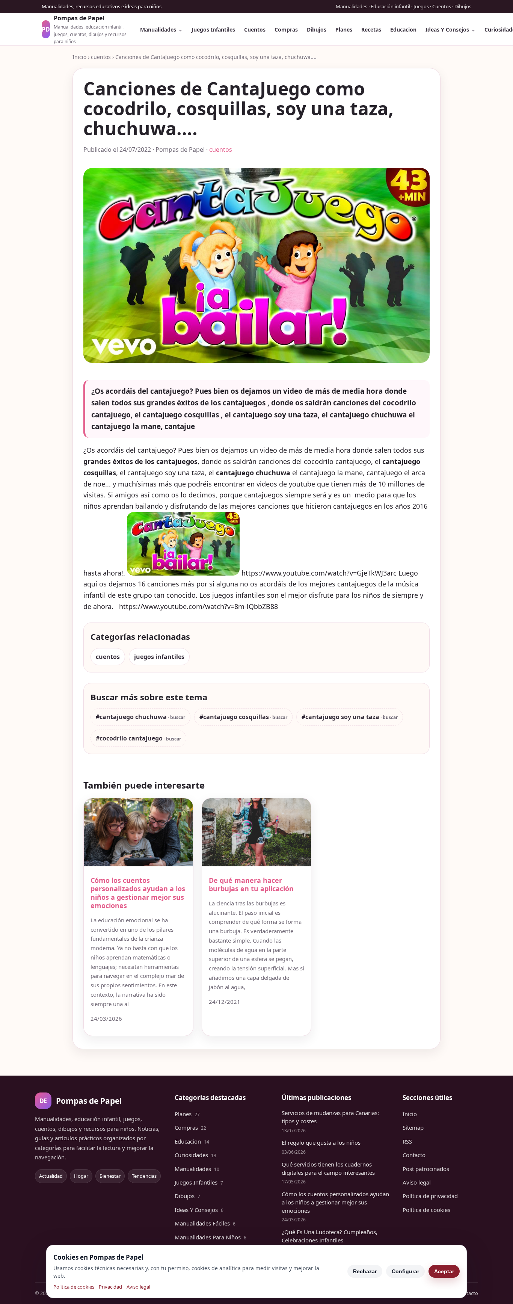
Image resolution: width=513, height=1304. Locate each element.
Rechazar (365, 1271)
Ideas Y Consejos (447, 29)
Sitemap (413, 1127)
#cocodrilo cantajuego (129, 738)
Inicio (79, 56)
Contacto (414, 1155)
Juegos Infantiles (213, 29)
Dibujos (316, 29)
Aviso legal (417, 1182)
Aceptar (444, 1271)
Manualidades (158, 29)
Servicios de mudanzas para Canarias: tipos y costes (330, 1117)
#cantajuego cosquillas (234, 717)
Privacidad (110, 1286)
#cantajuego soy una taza (340, 717)
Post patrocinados (426, 1169)
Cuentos (255, 29)
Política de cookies (426, 1209)
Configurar (405, 1271)
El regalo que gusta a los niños (321, 1142)
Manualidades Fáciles (205, 1223)
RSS (407, 1141)
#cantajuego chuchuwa (131, 717)
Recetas (371, 29)
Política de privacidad (430, 1196)
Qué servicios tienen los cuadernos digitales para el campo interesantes (328, 1168)
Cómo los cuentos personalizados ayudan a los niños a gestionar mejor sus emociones (138, 893)
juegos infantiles (159, 657)
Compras (286, 29)
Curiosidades (195, 1155)
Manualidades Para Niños (210, 1237)
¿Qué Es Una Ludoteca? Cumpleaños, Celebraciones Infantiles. (329, 1236)
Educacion (403, 29)
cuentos (101, 56)
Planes (343, 29)
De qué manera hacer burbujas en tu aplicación (251, 884)
